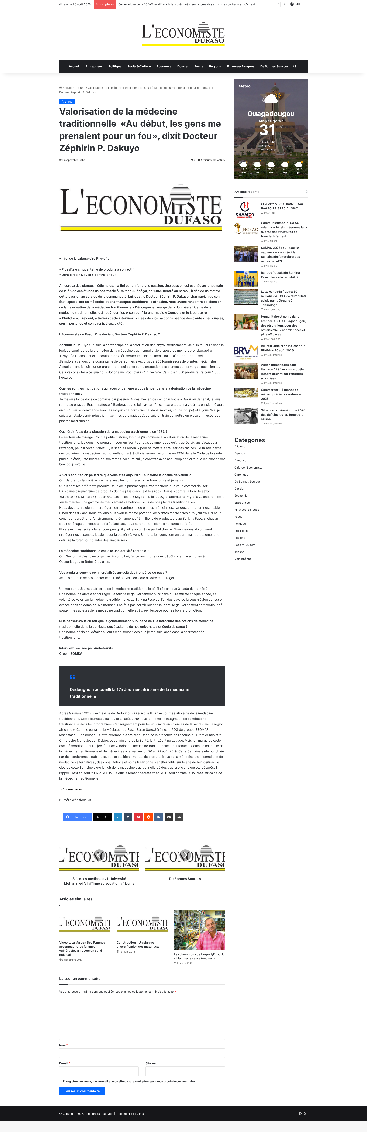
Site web (151, 1063)
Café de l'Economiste (248, 467)
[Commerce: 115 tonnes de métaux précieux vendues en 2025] (246, 393)
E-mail (64, 1063)
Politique (115, 66)
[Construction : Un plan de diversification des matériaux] (142, 924)
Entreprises (94, 66)
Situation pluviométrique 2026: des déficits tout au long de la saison (283, 414)
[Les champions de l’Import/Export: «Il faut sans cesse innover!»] (199, 930)
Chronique (241, 474)
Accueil (74, 66)
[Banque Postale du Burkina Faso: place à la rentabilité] (246, 279)
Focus (199, 66)
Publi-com (241, 530)
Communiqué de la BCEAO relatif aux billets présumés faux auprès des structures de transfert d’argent (186, 4)
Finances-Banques (240, 66)
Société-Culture (139, 66)
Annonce (240, 460)
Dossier (183, 66)
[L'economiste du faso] (183, 32)
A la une (80, 87)
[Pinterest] (138, 817)
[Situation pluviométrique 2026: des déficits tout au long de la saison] (246, 416)
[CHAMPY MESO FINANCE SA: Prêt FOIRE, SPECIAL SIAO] (246, 210)
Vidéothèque (243, 558)
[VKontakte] (158, 817)
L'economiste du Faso (131, 1113)
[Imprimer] (179, 817)
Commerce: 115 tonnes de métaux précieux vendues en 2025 (282, 394)
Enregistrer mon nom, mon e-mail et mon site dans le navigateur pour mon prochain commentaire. (129, 1081)
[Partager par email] (169, 817)
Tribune (239, 551)
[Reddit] (148, 817)
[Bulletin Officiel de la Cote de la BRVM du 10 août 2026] (246, 352)
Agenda (239, 453)
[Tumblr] (128, 817)
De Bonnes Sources (274, 66)
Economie (164, 66)
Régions (215, 66)
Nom (63, 1045)
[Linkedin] (118, 817)
